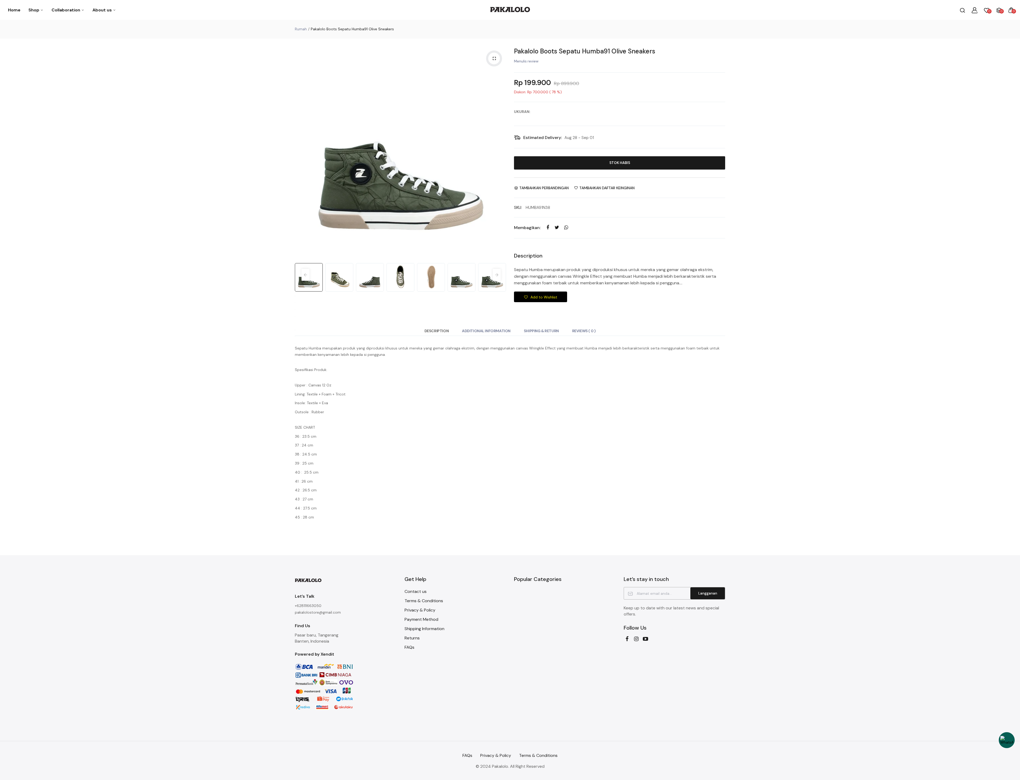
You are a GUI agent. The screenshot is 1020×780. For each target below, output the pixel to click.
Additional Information (486, 330)
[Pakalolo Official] (510, 10)
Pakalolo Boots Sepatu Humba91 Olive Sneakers (584, 51)
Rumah (301, 29)
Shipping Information (424, 628)
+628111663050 (308, 605)
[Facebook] (627, 639)
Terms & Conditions (424, 601)
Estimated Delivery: (542, 137)
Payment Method (421, 619)
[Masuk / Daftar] (974, 10)
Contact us (416, 591)
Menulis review (526, 61)
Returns (412, 638)
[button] (540, 297)
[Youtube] (645, 639)
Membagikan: (527, 227)
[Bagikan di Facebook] (547, 227)
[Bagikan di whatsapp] (566, 227)
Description (436, 330)
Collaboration (66, 10)
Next (500, 152)
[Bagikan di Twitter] (557, 227)
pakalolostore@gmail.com (318, 612)
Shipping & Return (541, 330)
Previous (300, 152)
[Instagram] (636, 639)
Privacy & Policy (420, 610)
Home (14, 10)
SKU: (518, 207)
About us (102, 10)
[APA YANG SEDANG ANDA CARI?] (962, 10)
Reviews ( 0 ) (584, 330)
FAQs (409, 647)
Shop (34, 10)
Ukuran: (522, 111)
